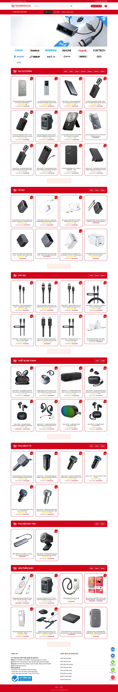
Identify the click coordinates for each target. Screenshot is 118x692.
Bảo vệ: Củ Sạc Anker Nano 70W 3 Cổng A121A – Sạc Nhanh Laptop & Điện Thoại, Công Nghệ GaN (22, 254)
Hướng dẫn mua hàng (66, 673)
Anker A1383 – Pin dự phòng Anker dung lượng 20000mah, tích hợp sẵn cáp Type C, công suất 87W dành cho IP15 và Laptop (47, 169)
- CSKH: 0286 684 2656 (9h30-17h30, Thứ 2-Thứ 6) (25, 673)
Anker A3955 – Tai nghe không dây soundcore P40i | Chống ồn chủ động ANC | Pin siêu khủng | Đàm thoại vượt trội (22, 425)
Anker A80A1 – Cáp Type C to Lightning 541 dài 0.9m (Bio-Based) (95, 306)
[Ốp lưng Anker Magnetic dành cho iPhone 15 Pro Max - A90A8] (22, 618)
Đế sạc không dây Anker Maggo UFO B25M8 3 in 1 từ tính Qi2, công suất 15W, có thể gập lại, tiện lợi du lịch (46, 632)
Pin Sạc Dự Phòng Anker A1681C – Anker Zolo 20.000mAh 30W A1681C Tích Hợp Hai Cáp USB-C (22, 135)
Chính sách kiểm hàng (66, 670)
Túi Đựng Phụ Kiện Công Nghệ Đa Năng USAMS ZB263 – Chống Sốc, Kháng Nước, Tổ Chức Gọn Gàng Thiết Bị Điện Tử (96, 632)
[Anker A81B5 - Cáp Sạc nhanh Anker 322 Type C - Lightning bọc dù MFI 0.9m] (22, 292)
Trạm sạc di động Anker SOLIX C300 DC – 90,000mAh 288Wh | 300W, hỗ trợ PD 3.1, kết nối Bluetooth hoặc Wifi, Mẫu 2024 (47, 135)
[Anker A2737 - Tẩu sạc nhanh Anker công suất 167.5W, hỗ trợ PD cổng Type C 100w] (46, 496)
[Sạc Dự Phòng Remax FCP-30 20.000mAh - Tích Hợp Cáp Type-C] (95, 121)
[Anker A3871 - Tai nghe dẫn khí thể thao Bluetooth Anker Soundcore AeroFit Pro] (46, 411)
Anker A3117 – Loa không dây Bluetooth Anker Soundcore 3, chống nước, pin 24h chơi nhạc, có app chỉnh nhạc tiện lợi (71, 391)
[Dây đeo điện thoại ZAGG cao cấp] (71, 585)
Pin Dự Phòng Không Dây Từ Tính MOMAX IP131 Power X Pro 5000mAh (71, 135)
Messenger (113, 658)
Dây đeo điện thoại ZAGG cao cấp (71, 598)
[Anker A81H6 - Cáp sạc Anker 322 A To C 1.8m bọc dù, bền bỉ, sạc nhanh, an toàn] (71, 292)
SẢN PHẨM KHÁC (25, 568)
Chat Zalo (112, 651)
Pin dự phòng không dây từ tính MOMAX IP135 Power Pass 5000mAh (22, 102)
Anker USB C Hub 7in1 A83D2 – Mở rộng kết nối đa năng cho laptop (22, 554)
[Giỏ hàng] (106, 6)
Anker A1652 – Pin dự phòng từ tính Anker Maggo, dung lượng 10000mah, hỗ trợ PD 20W (96, 169)
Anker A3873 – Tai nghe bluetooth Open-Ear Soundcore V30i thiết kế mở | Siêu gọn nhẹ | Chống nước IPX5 (22, 391)
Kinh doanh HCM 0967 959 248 (113, 665)
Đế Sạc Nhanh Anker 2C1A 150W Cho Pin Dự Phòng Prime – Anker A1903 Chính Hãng (71, 632)
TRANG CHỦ (48, 12)
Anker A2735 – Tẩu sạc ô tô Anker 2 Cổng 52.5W (96, 476)
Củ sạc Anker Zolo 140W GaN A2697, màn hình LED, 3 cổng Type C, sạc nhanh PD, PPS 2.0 (22, 220)
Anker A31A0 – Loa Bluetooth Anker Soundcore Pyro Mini (71, 425)
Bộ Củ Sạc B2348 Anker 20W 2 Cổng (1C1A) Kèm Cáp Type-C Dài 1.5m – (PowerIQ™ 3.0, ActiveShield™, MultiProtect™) (96, 339)
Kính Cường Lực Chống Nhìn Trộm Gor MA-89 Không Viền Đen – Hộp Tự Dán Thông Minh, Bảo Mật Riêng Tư (96, 598)
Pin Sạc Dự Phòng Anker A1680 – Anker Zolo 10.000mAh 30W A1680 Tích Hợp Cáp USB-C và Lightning (95, 102)
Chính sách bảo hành (65, 658)
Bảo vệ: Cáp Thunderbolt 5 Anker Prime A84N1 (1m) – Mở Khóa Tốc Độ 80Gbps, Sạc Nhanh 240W (46, 339)
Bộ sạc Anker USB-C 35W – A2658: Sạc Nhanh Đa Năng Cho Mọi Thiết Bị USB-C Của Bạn (46, 220)
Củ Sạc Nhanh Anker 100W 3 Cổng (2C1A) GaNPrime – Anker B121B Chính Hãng (96, 220)
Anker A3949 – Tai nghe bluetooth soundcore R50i (96, 425)
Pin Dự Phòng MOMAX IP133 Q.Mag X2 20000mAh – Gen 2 (71, 169)
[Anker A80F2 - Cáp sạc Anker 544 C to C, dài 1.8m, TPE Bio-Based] (71, 325)
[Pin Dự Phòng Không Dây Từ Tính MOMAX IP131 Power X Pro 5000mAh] (71, 121)
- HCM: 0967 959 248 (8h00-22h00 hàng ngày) (23, 669)
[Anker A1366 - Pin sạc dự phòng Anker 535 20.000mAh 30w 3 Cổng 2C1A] (71, 88)
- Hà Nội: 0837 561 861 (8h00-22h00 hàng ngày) (24, 671)
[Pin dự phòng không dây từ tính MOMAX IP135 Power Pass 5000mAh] (22, 88)
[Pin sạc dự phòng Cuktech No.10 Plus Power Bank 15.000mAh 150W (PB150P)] (46, 88)
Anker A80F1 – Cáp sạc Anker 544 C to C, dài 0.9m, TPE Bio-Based (22, 339)
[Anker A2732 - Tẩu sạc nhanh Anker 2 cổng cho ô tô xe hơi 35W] (22, 496)
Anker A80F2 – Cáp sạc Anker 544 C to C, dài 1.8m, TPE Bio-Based (71, 339)
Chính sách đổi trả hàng (66, 664)
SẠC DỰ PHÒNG (25, 71)
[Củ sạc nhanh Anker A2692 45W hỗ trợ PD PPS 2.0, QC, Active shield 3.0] (95, 240)
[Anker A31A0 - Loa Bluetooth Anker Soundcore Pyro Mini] (71, 411)
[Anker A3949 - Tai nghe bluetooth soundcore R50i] (95, 411)
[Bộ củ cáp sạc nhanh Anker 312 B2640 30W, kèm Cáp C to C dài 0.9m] (71, 206)
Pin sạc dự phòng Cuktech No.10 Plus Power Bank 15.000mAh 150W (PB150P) (47, 102)
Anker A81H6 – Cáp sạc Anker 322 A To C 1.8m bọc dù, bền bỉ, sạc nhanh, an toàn (71, 306)
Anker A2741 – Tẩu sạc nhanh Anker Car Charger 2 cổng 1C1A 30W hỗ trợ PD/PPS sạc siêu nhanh (47, 476)
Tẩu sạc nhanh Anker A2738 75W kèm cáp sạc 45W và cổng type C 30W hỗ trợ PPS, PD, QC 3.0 (22, 476)
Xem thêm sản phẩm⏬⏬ (59, 180)
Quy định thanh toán (65, 679)
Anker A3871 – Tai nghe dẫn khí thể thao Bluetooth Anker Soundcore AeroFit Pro (46, 425)
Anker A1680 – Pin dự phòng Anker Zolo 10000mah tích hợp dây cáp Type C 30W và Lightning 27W (22, 169)
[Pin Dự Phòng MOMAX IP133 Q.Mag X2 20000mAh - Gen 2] (71, 155)
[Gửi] (71, 6)
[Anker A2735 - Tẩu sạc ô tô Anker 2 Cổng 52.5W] (95, 462)
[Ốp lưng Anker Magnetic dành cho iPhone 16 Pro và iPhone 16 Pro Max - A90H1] (22, 585)
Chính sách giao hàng (66, 667)
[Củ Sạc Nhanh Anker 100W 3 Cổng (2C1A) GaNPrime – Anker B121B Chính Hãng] (95, 206)
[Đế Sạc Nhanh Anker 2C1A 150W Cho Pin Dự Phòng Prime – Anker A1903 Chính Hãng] (71, 618)
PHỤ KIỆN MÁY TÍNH (27, 524)
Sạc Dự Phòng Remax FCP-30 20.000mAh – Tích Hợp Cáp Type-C (95, 135)
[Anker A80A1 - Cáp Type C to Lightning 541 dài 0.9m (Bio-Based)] (95, 292)
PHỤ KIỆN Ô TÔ (24, 446)
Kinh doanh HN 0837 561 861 (112, 673)
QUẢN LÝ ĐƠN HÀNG (67, 12)
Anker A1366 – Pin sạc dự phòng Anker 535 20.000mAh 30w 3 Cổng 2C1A (71, 102)
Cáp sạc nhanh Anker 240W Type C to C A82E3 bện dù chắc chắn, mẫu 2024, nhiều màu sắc (47, 306)
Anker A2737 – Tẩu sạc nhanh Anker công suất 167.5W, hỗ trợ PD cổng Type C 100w (47, 510)
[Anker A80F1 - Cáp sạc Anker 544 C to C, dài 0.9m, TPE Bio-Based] (22, 325)
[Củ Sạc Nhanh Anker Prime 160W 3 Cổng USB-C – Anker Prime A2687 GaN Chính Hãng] (46, 240)
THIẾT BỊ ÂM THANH (27, 361)
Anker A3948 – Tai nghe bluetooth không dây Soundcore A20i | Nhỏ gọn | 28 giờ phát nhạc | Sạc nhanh (95, 391)
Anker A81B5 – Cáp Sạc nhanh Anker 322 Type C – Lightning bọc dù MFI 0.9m (22, 306)
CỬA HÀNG (56, 12)
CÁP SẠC (22, 275)
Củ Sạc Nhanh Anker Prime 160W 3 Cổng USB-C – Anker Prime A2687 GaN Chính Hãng (47, 254)
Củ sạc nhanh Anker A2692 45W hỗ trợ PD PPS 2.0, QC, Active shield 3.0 (96, 254)
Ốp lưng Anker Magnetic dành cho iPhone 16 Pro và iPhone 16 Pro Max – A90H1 (22, 598)
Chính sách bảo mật (65, 661)
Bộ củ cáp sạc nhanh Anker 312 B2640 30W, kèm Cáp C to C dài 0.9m (71, 220)
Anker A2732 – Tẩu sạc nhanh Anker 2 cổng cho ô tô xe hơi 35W (22, 510)
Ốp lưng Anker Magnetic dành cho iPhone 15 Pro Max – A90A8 (22, 632)
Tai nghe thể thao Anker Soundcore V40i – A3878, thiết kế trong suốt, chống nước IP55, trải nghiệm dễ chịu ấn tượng (47, 391)
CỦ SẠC (21, 190)
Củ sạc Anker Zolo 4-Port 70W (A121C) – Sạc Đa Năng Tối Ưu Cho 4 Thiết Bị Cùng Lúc (71, 254)
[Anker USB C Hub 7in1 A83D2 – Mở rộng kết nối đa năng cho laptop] (22, 540)
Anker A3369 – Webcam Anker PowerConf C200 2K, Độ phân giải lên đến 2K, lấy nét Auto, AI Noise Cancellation (47, 554)
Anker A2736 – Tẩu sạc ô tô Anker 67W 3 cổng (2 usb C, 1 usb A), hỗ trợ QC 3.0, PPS (71, 476)
